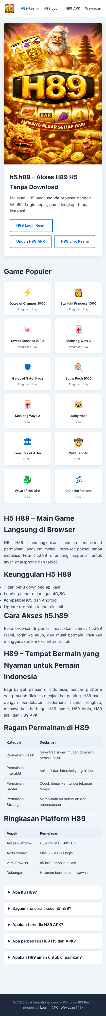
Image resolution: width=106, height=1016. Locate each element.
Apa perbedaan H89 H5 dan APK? (44, 941)
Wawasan (93, 8)
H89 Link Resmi (75, 241)
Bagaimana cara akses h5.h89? (41, 908)
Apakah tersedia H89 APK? (37, 924)
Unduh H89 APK (30, 241)
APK (55, 1007)
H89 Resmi (30, 8)
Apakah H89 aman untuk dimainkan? (47, 957)
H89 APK (72, 8)
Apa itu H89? (24, 892)
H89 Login (52, 8)
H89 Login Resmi (31, 225)
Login (44, 1007)
